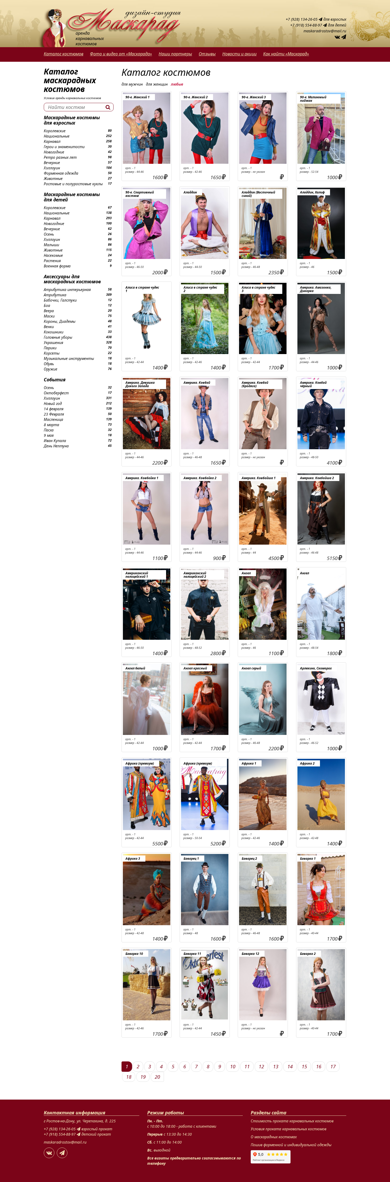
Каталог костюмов (63, 54)
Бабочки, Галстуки (60, 300)
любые (177, 84)
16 (318, 1066)
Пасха (49, 430)
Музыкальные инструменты (69, 358)
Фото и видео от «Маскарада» (121, 54)
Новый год (53, 403)
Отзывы (207, 54)
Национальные (57, 136)
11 (247, 1066)
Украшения (53, 342)
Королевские (55, 130)
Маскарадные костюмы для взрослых (72, 120)
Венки (49, 326)
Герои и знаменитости (64, 146)
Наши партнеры (175, 54)
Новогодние (54, 152)
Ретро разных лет (60, 157)
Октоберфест (56, 392)
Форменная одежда (61, 173)
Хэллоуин (52, 167)
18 (128, 1076)
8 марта (51, 424)
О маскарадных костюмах (274, 1136)
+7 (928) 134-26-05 (302, 19)
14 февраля (53, 408)
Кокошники (53, 331)
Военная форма (57, 265)
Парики (50, 347)
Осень (49, 234)
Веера (49, 310)
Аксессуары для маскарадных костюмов (72, 279)
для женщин (157, 84)
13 (275, 1066)
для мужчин (132, 84)
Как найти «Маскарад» (286, 54)
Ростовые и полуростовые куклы (73, 183)
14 (290, 1066)
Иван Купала (55, 440)
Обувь (49, 363)
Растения (52, 260)
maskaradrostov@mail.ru (325, 30)
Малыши (51, 244)
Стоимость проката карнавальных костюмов (292, 1120)
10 (232, 1066)
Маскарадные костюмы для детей (72, 197)
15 (304, 1066)
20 (157, 1076)
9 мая (49, 435)
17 (333, 1066)
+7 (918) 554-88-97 (306, 25)
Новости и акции (239, 54)
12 (261, 1066)
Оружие (50, 369)
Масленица (53, 419)
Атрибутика (55, 294)
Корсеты (51, 353)
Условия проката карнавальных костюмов (288, 1128)
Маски (49, 316)
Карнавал (52, 141)
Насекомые (53, 255)
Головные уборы (58, 337)
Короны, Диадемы (59, 321)
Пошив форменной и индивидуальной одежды (291, 1144)
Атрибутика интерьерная (67, 289)
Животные (53, 178)
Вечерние (52, 162)
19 (143, 1076)
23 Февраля (54, 414)
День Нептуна (56, 445)
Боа (47, 305)
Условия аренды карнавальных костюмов (72, 98)
